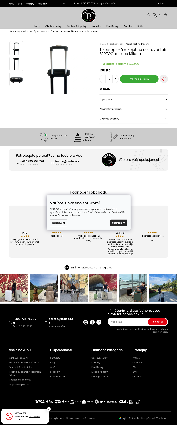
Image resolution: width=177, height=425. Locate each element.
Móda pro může (100, 376)
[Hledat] (148, 15)
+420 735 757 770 (32, 161)
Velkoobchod (57, 376)
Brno (135, 371)
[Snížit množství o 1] (103, 79)
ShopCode (148, 418)
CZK (159, 3)
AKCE (11, 3)
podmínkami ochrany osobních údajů (157, 330)
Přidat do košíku (141, 79)
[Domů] (10, 31)
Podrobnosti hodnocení (137, 44)
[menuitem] (37, 26)
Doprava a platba (19, 384)
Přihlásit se (157, 321)
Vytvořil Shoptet (131, 418)
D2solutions (162, 418)
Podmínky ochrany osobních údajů (25, 373)
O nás (53, 367)
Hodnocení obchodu (20, 379)
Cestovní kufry (99, 358)
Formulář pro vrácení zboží (24, 362)
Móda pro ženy (99, 371)
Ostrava (137, 376)
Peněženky (97, 367)
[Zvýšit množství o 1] (115, 79)
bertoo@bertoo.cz (67, 161)
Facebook (92, 322)
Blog (20, 3)
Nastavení (58, 223)
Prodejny (30, 3)
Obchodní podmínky (20, 367)
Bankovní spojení (18, 358)
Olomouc (138, 362)
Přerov (136, 358)
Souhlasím (118, 223)
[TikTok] (98, 322)
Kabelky (95, 362)
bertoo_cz (85, 322)
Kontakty (42, 3)
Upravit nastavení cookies (80, 418)
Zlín (134, 367)
